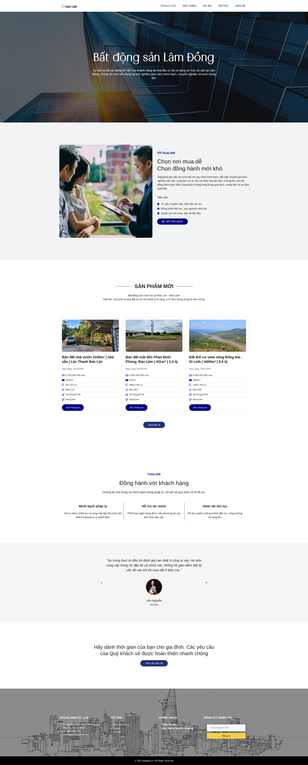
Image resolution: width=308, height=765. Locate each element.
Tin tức (223, 5)
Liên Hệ (240, 5)
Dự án (207, 5)
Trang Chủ (168, 5)
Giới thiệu (190, 5)
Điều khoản (169, 724)
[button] (101, 582)
